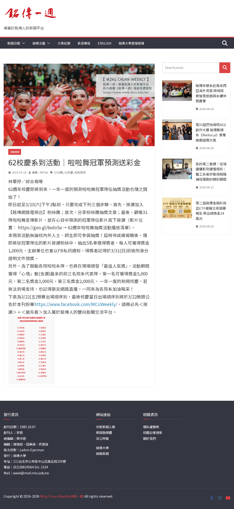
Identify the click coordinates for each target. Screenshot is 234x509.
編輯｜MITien (40, 172)
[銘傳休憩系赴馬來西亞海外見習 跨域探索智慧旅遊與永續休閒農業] (177, 98)
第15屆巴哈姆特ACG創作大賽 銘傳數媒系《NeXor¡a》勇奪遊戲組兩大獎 (211, 132)
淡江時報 (102, 438)
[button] (22, 43)
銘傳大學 (102, 448)
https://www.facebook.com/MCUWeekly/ (75, 304)
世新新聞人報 (105, 427)
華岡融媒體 (104, 432)
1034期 (58, 172)
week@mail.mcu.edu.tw (31, 473)
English (104, 43)
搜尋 (225, 68)
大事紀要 (64, 43)
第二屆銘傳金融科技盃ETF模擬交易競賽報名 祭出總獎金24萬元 (211, 210)
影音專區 (84, 43)
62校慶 (68, 172)
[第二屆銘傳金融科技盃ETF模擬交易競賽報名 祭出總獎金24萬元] (177, 216)
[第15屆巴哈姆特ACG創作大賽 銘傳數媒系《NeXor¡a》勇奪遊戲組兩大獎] (177, 137)
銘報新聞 (102, 453)
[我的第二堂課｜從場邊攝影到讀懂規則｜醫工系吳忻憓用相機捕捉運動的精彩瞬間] (177, 177)
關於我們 (149, 438)
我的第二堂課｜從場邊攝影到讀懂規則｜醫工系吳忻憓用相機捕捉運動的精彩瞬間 (211, 171)
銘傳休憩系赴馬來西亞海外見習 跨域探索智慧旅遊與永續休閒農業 (211, 93)
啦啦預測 (80, 172)
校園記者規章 (152, 432)
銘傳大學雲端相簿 (131, 43)
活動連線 (14, 151)
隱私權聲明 (151, 427)
